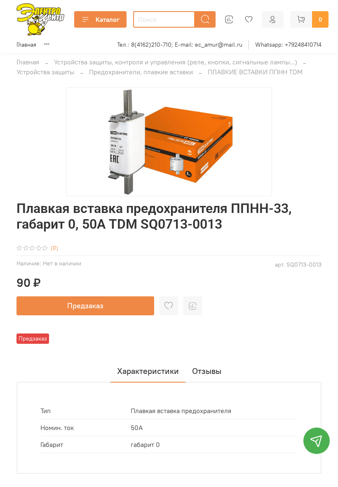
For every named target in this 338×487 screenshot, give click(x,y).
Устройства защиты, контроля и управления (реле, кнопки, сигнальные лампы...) (175, 62)
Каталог (108, 19)
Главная (26, 44)
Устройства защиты (45, 72)
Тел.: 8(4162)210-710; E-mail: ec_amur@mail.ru (179, 44)
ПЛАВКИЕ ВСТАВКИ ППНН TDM (255, 72)
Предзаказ (85, 305)
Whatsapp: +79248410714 (288, 44)
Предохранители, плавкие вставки (141, 72)
